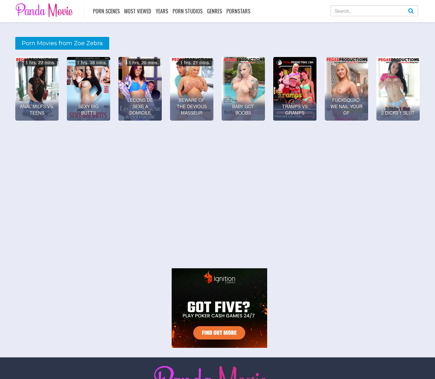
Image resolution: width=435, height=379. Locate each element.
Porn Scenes (106, 11)
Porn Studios (188, 11)
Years (162, 11)
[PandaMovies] (45, 10)
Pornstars (238, 11)
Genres (214, 11)
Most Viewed (137, 11)
